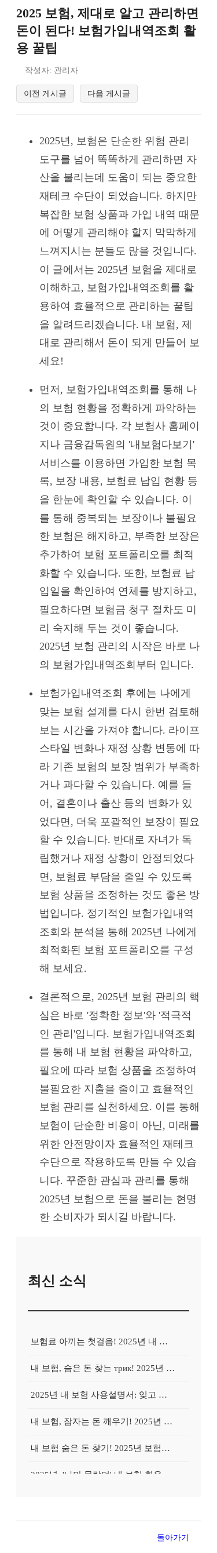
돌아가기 (173, 1537)
